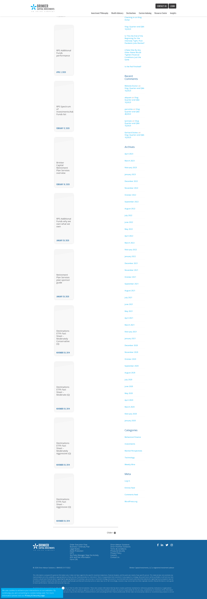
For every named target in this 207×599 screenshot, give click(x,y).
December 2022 (131, 181)
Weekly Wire (130, 464)
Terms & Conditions (118, 549)
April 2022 (129, 236)
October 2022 (130, 195)
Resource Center (160, 13)
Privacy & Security (117, 551)
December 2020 (131, 345)
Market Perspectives (133, 451)
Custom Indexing (145, 13)
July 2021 (128, 297)
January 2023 (130, 174)
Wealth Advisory (117, 13)
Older (110, 532)
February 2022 (131, 249)
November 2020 (131, 352)
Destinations (131, 13)
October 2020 (130, 359)
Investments (130, 444)
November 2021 (131, 270)
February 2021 (131, 332)
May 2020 (129, 393)
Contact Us (162, 6)
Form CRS (74, 559)
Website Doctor (131, 86)
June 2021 (129, 304)
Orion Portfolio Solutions (120, 547)
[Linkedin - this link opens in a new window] (162, 545)
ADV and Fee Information (80, 557)
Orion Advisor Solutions (119, 545)
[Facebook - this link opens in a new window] (157, 545)
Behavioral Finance (133, 437)
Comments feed (131, 494)
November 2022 (131, 188)
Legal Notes (75, 549)
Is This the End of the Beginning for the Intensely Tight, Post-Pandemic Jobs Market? (135, 39)
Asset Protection (76, 551)
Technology (130, 457)
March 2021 (130, 325)
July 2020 (128, 379)
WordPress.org (131, 501)
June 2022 (129, 222)
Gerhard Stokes (131, 132)
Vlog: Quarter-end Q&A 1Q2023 (132, 100)
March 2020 (130, 407)
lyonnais (128, 121)
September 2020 (132, 366)
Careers (113, 555)
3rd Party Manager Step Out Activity (84, 555)
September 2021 (132, 284)
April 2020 (129, 400)
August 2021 (130, 290)
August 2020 (130, 373)
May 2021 (129, 311)
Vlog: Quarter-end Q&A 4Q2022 (132, 111)
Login (172, 6)
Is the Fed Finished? (133, 66)
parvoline (129, 109)
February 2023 (131, 167)
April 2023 (129, 154)
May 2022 (129, 229)
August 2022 (130, 208)
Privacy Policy (115, 553)
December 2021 (131, 263)
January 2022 (130, 256)
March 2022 (130, 243)
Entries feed (130, 488)
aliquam (128, 97)
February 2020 (131, 414)
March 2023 (130, 161)
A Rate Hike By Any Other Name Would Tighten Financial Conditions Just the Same (133, 55)
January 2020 (130, 420)
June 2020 (129, 386)
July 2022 (128, 215)
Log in (127, 481)
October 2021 (130, 277)
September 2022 (132, 202)
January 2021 (130, 338)
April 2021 (129, 318)
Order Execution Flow (78, 544)
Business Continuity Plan (80, 546)
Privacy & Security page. (35, 595)
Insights (173, 13)
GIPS (72, 553)
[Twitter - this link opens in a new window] (167, 545)
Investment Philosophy (99, 13)
